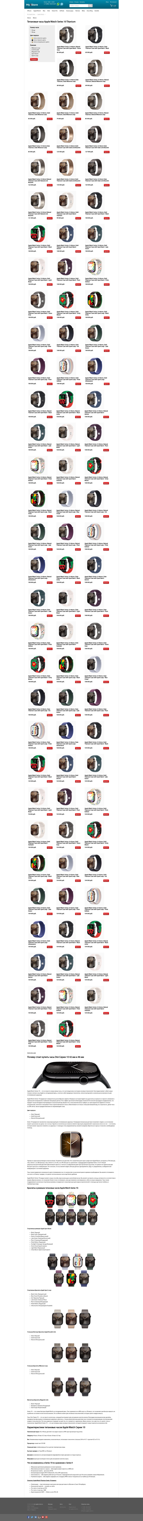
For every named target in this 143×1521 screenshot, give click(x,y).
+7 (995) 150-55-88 (86, 1509)
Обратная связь (85, 1504)
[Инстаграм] (39, 1518)
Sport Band (34, 54)
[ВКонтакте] (36, 1518)
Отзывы (76, 2)
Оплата (71, 2)
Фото (61, 1504)
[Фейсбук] (29, 1518)
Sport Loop (34, 55)
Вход (107, 2)
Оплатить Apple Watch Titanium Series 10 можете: (41, 1480)
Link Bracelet (35, 50)
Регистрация (113, 2)
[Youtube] (43, 1518)
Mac (44, 11)
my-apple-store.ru (38, 1504)
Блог (70, 1504)
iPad (48, 11)
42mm (29, 18)
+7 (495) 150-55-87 (86, 1507)
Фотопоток (63, 1507)
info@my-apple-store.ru (87, 1511)
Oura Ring (90, 11)
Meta (83, 11)
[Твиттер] (32, 1518)
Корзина (50, 1507)
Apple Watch (37, 11)
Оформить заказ (52, 1509)
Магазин (50, 1504)
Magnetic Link (35, 52)
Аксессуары (69, 11)
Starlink (97, 11)
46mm (35, 18)
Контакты (82, 2)
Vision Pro (55, 11)
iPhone (29, 11)
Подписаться (72, 1507)
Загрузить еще (31, 1053)
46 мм (33, 32)
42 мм (33, 30)
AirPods (62, 11)
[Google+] (47, 1518)
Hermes (77, 11)
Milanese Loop (35, 48)
